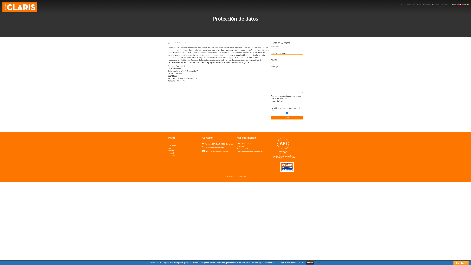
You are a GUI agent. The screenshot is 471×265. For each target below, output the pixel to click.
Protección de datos (244, 143)
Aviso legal (240, 146)
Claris (419, 5)
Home (172, 43)
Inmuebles (411, 5)
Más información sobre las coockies (249, 152)
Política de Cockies (243, 149)
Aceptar (310, 263)
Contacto (445, 5)
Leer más (319, 263)
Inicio (402, 5)
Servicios (426, 5)
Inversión (435, 5)
